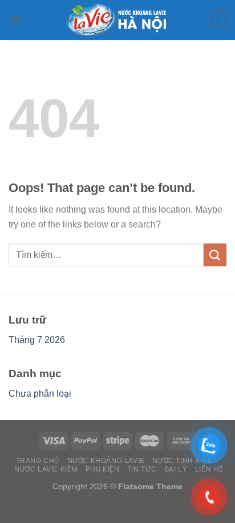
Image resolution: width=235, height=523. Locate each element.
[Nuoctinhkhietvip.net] (118, 20)
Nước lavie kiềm (46, 469)
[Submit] (215, 254)
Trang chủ (38, 461)
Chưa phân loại (40, 393)
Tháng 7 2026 (37, 340)
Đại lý (176, 469)
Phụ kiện (103, 469)
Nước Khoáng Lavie (106, 461)
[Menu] (15, 20)
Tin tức (141, 469)
